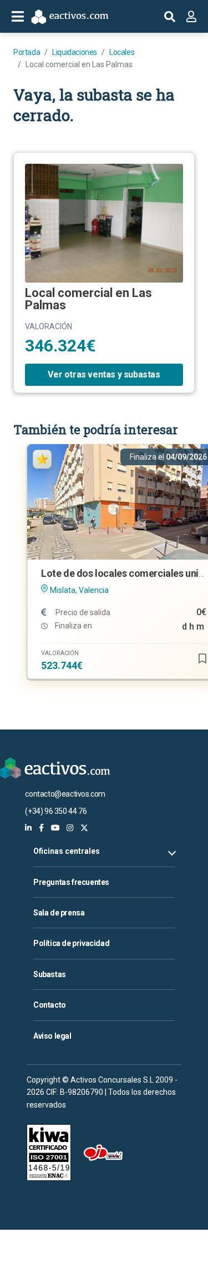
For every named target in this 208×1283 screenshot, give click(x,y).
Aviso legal (52, 1036)
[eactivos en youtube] (55, 827)
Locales (121, 52)
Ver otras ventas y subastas (104, 374)
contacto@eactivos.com (65, 793)
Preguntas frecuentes (71, 882)
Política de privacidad (71, 943)
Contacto (49, 1004)
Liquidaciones (74, 52)
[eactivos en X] (84, 827)
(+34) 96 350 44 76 (56, 811)
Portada (26, 52)
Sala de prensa (58, 912)
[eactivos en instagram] (70, 827)
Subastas (49, 974)
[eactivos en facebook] (41, 827)
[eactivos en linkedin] (28, 827)
